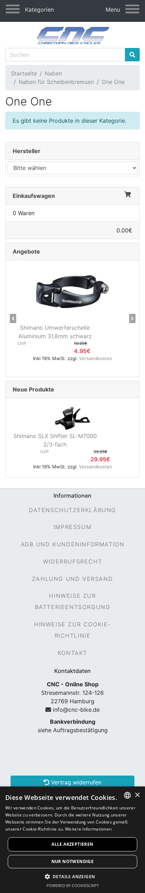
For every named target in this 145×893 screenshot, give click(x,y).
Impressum (72, 526)
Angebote (26, 251)
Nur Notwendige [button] (72, 861)
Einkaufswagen (34, 195)
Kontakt (72, 652)
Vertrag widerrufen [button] (75, 782)
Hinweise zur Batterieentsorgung (73, 601)
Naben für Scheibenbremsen (56, 81)
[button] (13, 318)
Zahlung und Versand (72, 578)
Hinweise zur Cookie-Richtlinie (72, 630)
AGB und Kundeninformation (73, 544)
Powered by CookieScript (72, 885)
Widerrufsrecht (72, 561)
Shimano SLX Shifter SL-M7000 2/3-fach (55, 440)
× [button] (137, 795)
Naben (53, 73)
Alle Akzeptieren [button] (72, 844)
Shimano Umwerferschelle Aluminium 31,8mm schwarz (55, 332)
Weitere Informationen (88, 829)
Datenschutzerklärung (72, 510)
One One (113, 81)
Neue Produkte (33, 389)
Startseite (24, 73)
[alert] (72, 839)
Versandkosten (95, 358)
